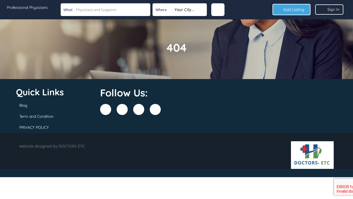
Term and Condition (36, 116)
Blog (23, 105)
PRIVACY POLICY (34, 127)
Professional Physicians (27, 7)
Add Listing (293, 9)
